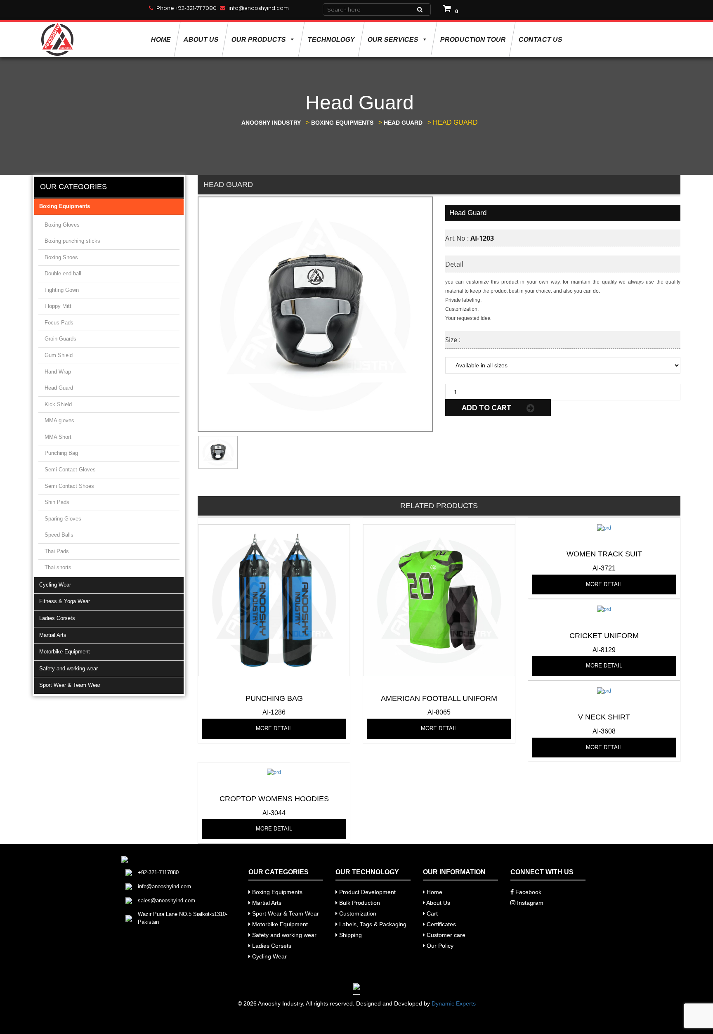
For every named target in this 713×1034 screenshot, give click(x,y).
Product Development (367, 892)
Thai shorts (58, 567)
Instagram (529, 902)
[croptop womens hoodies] (274, 772)
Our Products (258, 39)
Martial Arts (52, 635)
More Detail (274, 728)
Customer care (445, 935)
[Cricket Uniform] (604, 609)
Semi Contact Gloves (70, 469)
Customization (357, 913)
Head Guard (59, 388)
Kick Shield (58, 404)
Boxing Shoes (61, 257)
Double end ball (63, 273)
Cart (431, 913)
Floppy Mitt (58, 306)
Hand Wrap (58, 372)
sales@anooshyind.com (166, 900)
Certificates (440, 924)
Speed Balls (59, 535)
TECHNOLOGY (331, 39)
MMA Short (58, 437)
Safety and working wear (68, 668)
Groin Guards (60, 339)
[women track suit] (604, 527)
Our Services (393, 39)
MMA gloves (59, 420)
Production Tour (472, 39)
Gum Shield (59, 355)
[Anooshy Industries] (58, 39)
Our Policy (439, 945)
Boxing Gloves (62, 225)
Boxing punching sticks (72, 241)
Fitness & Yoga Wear (64, 601)
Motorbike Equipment (64, 651)
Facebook (527, 892)
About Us (201, 39)
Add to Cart (487, 407)
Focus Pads (59, 322)
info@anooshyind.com (259, 8)
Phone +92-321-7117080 (186, 8)
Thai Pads (57, 551)
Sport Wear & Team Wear (69, 685)
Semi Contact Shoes (69, 486)
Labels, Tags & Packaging (372, 924)
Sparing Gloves (63, 519)
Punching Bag (61, 453)
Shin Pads (57, 502)
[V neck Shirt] (604, 690)
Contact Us (540, 39)
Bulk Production (359, 902)
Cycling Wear (55, 585)
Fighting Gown (62, 290)
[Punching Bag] (274, 599)
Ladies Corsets (57, 618)
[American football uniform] (439, 599)
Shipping (350, 935)
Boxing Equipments (64, 206)
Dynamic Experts (454, 1003)
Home (160, 39)
